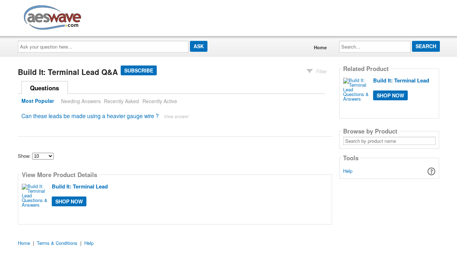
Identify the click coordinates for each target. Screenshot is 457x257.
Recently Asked (121, 101)
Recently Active (159, 101)
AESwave (104, 16)
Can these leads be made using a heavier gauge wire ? (90, 116)
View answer (176, 116)
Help (347, 170)
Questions (44, 88)
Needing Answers (81, 101)
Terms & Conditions (57, 243)
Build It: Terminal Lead (80, 186)
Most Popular (37, 101)
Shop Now (69, 201)
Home (320, 47)
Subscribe (138, 70)
